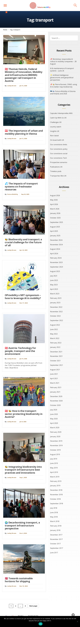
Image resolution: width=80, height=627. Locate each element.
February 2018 (55, 526)
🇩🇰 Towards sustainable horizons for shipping (19, 580)
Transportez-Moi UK (58, 176)
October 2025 (55, 218)
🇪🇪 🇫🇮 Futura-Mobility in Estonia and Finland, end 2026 (62, 92)
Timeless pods (55, 171)
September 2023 (56, 267)
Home (5, 30)
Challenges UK (55, 122)
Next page (33, 606)
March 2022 (54, 338)
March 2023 (54, 294)
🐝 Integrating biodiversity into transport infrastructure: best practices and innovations (23, 469)
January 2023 (55, 302)
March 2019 (54, 477)
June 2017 (54, 552)
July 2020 (53, 410)
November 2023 (56, 262)
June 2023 (54, 280)
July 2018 (53, 508)
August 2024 (55, 249)
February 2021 (55, 387)
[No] (77, 621)
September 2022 (56, 320)
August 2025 (55, 227)
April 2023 (54, 289)
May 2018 (54, 517)
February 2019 (55, 481)
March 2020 (54, 427)
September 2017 (56, 548)
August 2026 (55, 195)
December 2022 (56, 307)
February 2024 (55, 258)
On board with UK (57, 140)
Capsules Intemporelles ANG (61, 113)
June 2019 (54, 463)
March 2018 (54, 521)
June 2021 (54, 374)
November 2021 (56, 356)
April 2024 (54, 253)
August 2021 (55, 369)
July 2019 (53, 459)
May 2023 (54, 285)
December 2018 (56, 490)
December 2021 (56, 352)
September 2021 (56, 365)
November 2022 (56, 311)
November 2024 (56, 244)
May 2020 (54, 419)
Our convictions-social (58, 153)
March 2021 (54, 383)
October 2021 (55, 361)
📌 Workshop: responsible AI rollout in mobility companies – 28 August (63, 61)
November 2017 (56, 539)
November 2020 (56, 401)
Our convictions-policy (58, 149)
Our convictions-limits (58, 144)
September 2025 (56, 222)
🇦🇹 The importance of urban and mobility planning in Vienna (24, 132)
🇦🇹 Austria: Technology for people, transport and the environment (20, 351)
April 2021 (54, 378)
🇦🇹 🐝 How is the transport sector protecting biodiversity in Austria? (23, 413)
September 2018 (56, 503)
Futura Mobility (12, 194)
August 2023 (55, 271)
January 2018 (55, 530)
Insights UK (54, 131)
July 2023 (53, 276)
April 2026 (54, 204)
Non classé (54, 135)
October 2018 (55, 499)
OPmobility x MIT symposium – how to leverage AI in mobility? (23, 296)
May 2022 (54, 334)
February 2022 (55, 343)
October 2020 (55, 405)
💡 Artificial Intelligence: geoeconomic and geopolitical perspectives (61, 77)
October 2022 (55, 316)
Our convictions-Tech (58, 158)
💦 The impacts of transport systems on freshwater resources (21, 186)
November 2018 (56, 494)
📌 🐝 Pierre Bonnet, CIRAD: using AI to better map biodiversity (63, 85)
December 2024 (56, 240)
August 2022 (55, 325)
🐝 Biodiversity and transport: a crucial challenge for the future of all (23, 242)
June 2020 (54, 414)
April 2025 (54, 231)
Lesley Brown (11, 86)
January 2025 (55, 235)
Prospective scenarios (58, 162)
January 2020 (55, 436)
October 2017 (55, 543)
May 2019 (54, 468)
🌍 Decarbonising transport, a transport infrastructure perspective (22, 525)
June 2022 (54, 329)
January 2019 (55, 485)
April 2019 (54, 472)
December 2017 (56, 535)
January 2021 (55, 392)
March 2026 (54, 209)
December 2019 (56, 441)
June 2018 (54, 512)
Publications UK (56, 167)
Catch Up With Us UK (58, 118)
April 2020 (54, 423)
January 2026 (55, 213)
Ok (40, 624)
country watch (55, 127)
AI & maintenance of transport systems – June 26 (62, 69)
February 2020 (55, 432)
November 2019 (56, 445)
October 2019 (55, 450)
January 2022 (55, 347)
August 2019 (55, 454)
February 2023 (55, 298)
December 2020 (56, 396)
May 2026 (54, 200)
